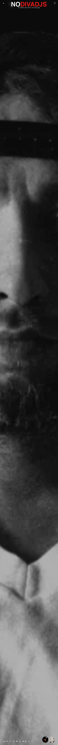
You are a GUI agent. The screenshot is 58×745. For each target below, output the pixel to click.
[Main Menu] (3, 3)
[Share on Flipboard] (28, 741)
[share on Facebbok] (7, 741)
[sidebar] (55, 3)
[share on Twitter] (10, 741)
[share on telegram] (23, 741)
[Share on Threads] (26, 741)
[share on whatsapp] (19, 741)
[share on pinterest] (17, 741)
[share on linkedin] (13, 741)
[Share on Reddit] (31, 741)
